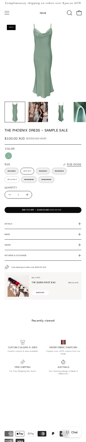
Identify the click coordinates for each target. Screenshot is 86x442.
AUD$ (7, 418)
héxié (43, 12)
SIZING (8, 244)
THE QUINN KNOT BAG (43, 282)
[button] (69, 13)
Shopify (29, 425)
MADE (7, 234)
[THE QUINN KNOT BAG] (18, 286)
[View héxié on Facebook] (29, 404)
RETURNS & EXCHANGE (16, 255)
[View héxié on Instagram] (8, 404)
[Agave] (8, 156)
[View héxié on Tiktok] (18, 404)
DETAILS (8, 223)
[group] (43, 3)
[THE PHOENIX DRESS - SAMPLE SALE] (15, 112)
